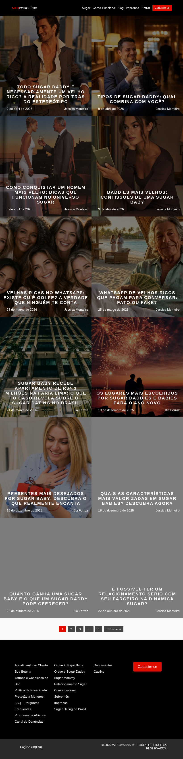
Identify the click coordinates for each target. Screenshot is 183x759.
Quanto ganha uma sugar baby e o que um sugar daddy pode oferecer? (46, 599)
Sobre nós (61, 696)
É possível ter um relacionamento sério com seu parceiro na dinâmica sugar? (137, 596)
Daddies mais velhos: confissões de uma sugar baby (137, 197)
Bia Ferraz (80, 410)
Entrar (145, 8)
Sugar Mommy (64, 678)
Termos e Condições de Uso (31, 681)
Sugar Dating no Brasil (70, 709)
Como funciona (65, 690)
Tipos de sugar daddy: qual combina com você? (137, 99)
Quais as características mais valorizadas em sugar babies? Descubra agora (137, 498)
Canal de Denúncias (29, 721)
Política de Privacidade (31, 690)
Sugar (86, 8)
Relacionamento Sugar (70, 684)
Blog (120, 8)
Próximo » (113, 629)
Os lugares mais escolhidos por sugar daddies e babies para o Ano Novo (137, 398)
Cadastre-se (162, 7)
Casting (99, 671)
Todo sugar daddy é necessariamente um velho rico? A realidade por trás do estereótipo (45, 94)
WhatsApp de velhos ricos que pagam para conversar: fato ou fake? (137, 297)
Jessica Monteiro (75, 108)
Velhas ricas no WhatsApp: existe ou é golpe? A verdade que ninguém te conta (46, 297)
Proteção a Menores (29, 696)
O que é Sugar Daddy (69, 671)
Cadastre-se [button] (147, 667)
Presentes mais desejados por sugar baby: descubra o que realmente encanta (46, 498)
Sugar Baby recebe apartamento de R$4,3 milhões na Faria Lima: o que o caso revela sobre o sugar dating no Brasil (45, 393)
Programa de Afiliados (30, 715)
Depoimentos (103, 665)
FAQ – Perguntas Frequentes (27, 706)
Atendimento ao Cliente (31, 665)
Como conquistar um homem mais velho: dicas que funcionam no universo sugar (45, 194)
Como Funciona (104, 8)
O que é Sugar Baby (68, 665)
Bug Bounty (23, 671)
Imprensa (132, 8)
